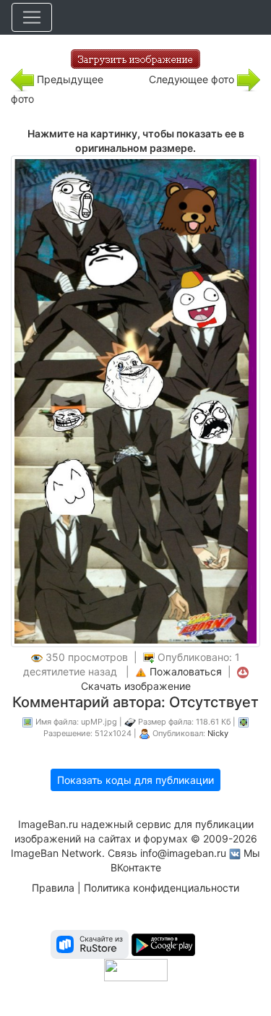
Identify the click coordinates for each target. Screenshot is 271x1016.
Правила (53, 887)
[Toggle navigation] (32, 17)
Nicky (217, 733)
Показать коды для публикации (135, 780)
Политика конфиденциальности (161, 887)
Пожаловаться (186, 671)
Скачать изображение (136, 686)
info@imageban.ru (183, 853)
